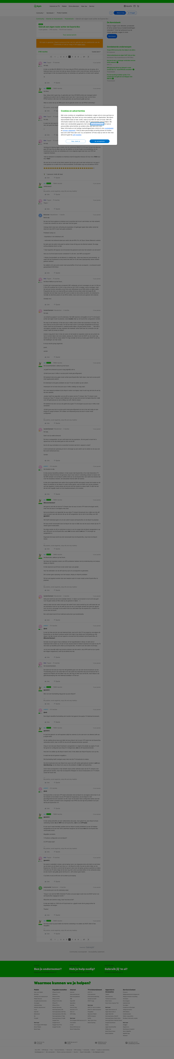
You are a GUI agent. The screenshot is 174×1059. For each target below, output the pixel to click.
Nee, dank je (75, 141)
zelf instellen (77, 135)
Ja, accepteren (100, 141)
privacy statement (69, 130)
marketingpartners (97, 124)
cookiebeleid (109, 128)
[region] (87, 125)
